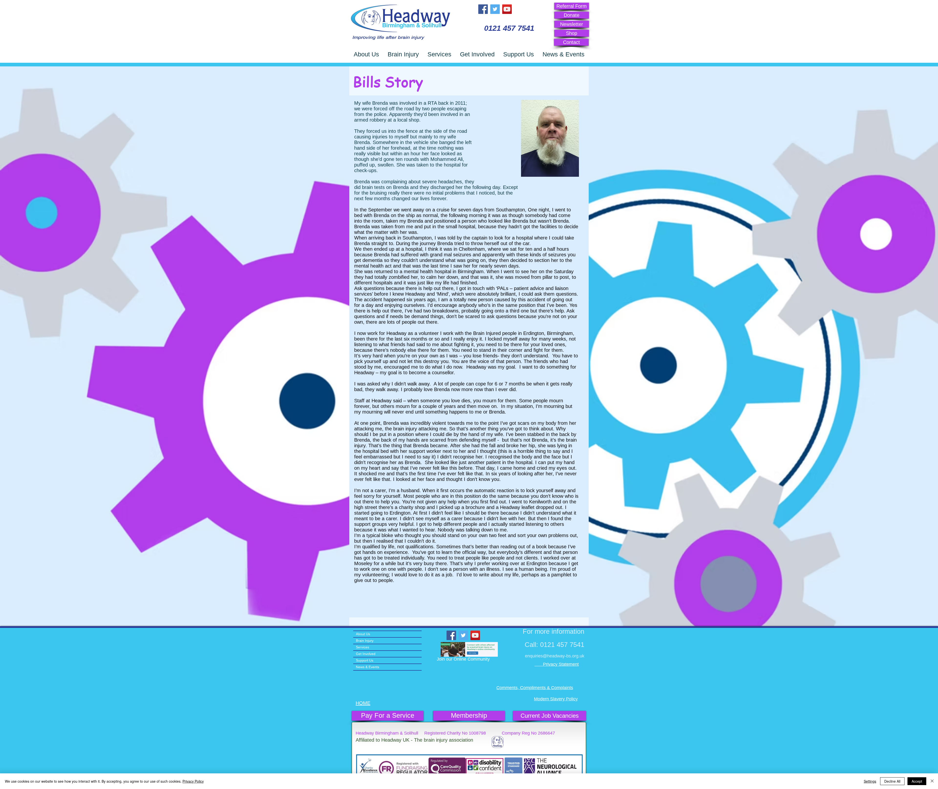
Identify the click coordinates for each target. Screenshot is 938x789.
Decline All (892, 781)
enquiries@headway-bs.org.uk (554, 656)
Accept (917, 781)
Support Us (364, 660)
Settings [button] (870, 781)
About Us (363, 634)
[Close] (932, 781)
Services (362, 647)
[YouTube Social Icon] (507, 9)
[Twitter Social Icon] (495, 9)
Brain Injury (364, 641)
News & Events (367, 667)
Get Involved (365, 654)
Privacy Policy (193, 781)
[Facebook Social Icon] (483, 9)
